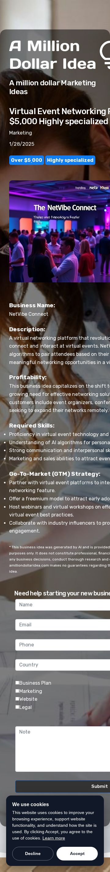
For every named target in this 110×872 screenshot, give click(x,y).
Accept (77, 853)
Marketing (30, 691)
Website (28, 699)
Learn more (53, 838)
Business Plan (35, 683)
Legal (25, 707)
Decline (33, 853)
